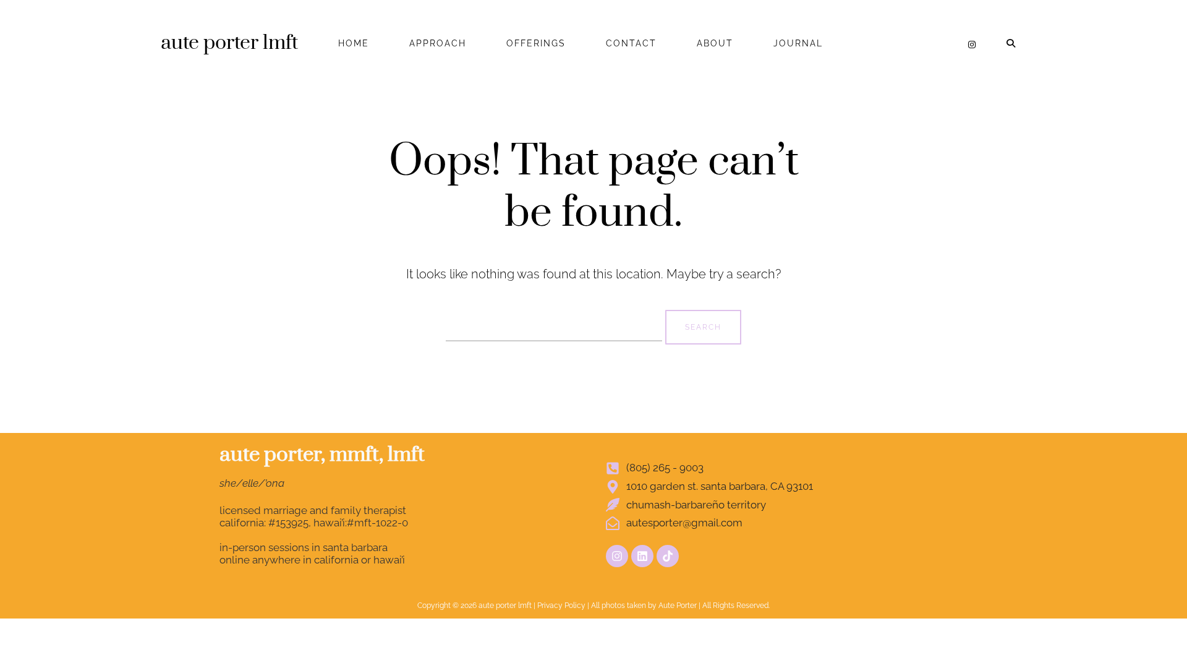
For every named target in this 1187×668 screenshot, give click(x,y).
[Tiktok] (668, 556)
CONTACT (631, 43)
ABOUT (715, 43)
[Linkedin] (642, 556)
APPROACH (437, 43)
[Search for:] (555, 325)
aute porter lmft (229, 43)
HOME (353, 43)
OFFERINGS (536, 43)
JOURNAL (798, 43)
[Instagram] (972, 44)
